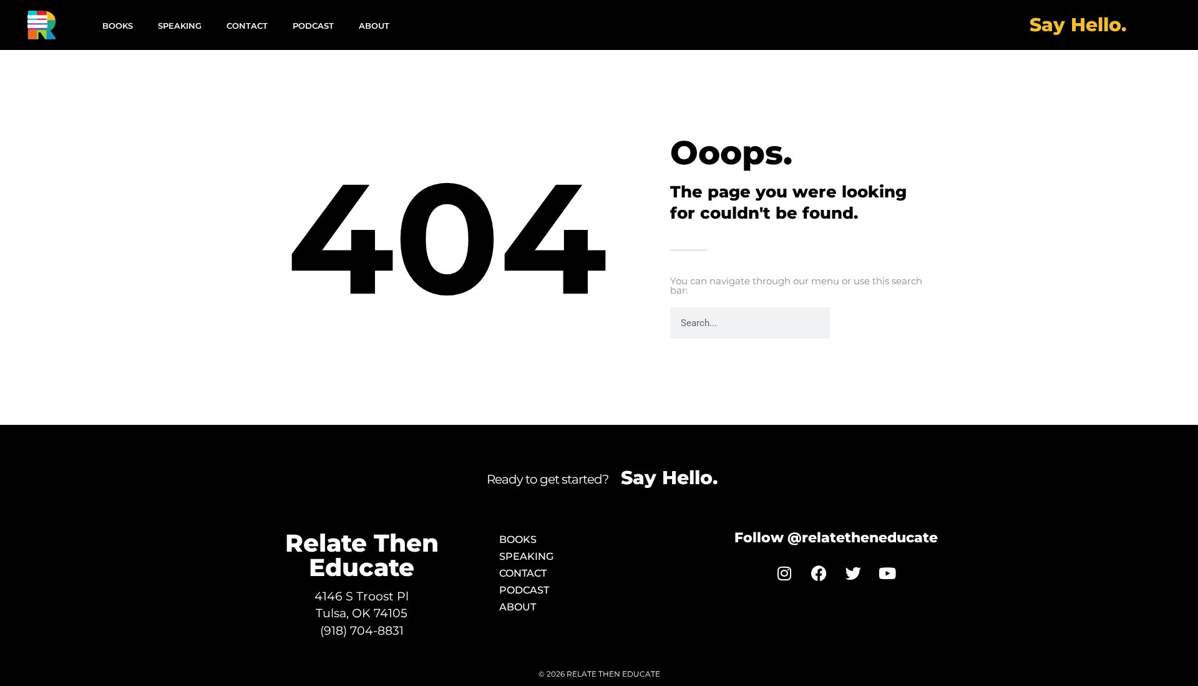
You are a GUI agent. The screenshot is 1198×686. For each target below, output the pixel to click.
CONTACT (247, 26)
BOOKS (117, 26)
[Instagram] (784, 573)
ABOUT (374, 26)
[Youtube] (887, 573)
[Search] (845, 323)
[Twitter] (853, 573)
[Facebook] (818, 573)
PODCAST (313, 26)
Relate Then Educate (362, 555)
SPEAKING (180, 26)
